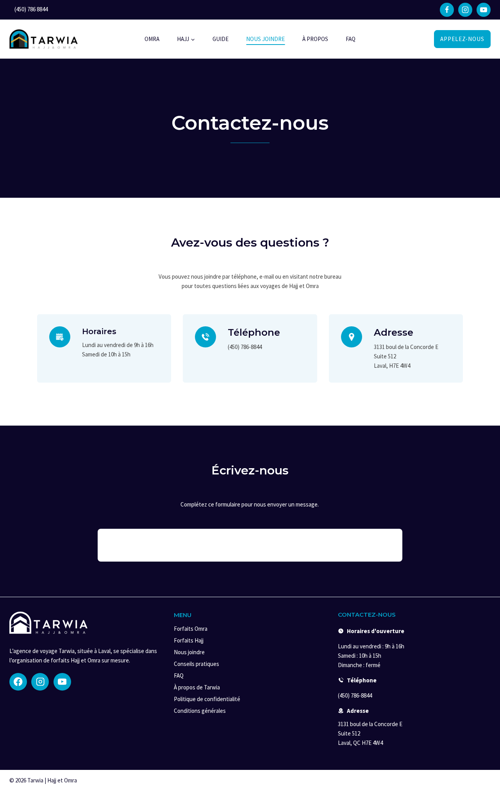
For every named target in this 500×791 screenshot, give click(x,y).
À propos (315, 39)
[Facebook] (447, 10)
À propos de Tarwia (197, 687)
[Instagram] (465, 10)
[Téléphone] (205, 336)
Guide (220, 39)
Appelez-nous (462, 39)
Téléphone (254, 332)
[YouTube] (484, 10)
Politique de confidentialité (207, 699)
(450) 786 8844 (31, 9)
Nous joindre (265, 39)
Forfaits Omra (190, 628)
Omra (152, 39)
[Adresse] (351, 336)
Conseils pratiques (196, 664)
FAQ (350, 39)
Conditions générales (200, 710)
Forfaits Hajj (189, 640)
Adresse (393, 332)
